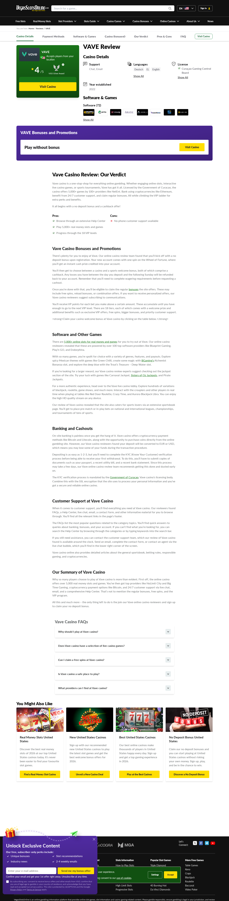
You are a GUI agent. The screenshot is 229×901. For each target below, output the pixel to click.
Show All (138, 76)
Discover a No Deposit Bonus (189, 774)
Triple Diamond (158, 865)
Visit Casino (203, 36)
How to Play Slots (125, 865)
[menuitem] (67, 21)
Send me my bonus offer (76, 871)
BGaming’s (147, 360)
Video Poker (191, 889)
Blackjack (190, 877)
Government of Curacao (124, 477)
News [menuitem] (210, 21)
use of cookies (124, 878)
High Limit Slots (124, 885)
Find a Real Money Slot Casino (40, 774)
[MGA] (126, 844)
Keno (187, 869)
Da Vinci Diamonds (160, 889)
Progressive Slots (124, 889)
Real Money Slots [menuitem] (42, 21)
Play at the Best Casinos (139, 774)
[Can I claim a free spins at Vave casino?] (168, 660)
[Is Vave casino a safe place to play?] (168, 674)
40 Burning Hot (158, 885)
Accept (170, 874)
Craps (188, 873)
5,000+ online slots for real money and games (90, 342)
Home (31, 28)
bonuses (133, 289)
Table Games (191, 865)
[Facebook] (201, 843)
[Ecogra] (103, 845)
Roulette (189, 881)
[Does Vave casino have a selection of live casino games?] (168, 645)
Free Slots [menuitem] (20, 21)
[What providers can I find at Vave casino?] (168, 688)
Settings (155, 874)
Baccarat (189, 885)
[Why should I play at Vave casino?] (168, 631)
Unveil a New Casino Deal (89, 774)
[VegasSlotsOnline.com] (32, 8)
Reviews (39, 28)
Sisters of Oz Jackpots (144, 375)
